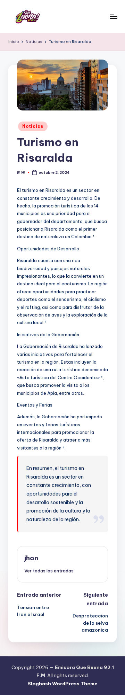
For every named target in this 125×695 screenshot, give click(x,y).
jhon (31, 558)
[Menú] (113, 16)
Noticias (32, 126)
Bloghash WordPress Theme (62, 683)
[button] (49, 570)
